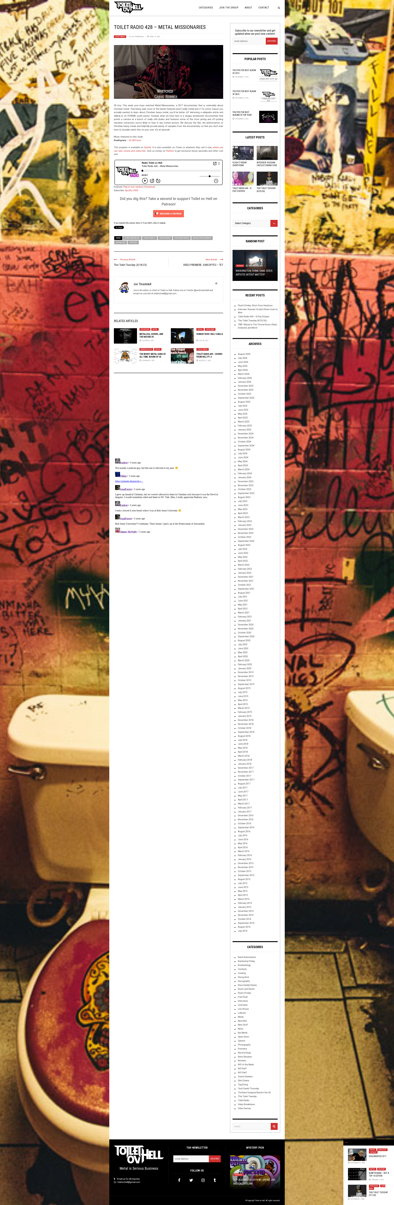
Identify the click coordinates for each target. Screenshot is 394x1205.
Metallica (120, 242)
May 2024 (242, 461)
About (248, 7)
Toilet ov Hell (260, 1200)
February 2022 (245, 569)
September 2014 (246, 923)
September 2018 (246, 732)
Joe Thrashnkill (137, 37)
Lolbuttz (242, 1013)
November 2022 (245, 533)
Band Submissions (247, 957)
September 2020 (246, 636)
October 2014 (244, 919)
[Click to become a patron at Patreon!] (168, 213)
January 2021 (244, 620)
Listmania (242, 1005)
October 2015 (244, 871)
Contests (242, 969)
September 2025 (246, 398)
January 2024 (244, 477)
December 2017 (245, 768)
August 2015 (244, 879)
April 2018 (243, 752)
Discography (244, 981)
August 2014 (244, 927)
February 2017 (245, 807)
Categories (206, 7)
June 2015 (243, 887)
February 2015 (245, 903)
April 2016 (243, 847)
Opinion (373, 1152)
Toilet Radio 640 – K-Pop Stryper (253, 316)
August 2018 (244, 736)
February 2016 (245, 855)
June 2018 (243, 744)
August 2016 (244, 831)
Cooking (242, 973)
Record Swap (244, 1052)
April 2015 (243, 895)
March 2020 (243, 660)
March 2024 (243, 469)
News (240, 1029)
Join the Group (229, 7)
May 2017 (242, 795)
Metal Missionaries (202, 238)
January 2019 (244, 716)
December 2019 (245, 672)
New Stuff (382, 1150)
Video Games (244, 1108)
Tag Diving (243, 1084)
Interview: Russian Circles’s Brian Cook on (267, 165)
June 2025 (243, 410)
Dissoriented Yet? (377, 1156)
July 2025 (242, 406)
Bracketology (146, 349)
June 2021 (243, 600)
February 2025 (245, 425)
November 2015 (245, 867)
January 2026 (244, 382)
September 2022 (246, 541)
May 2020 (242, 652)
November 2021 (245, 581)
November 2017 (245, 772)
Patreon (170, 151)
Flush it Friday (244, 993)
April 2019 (243, 704)
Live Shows (243, 1009)
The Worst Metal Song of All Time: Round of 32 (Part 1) (152, 357)
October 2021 (244, 585)
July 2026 (242, 358)
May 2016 (242, 843)
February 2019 (245, 712)
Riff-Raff (242, 1072)
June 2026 (243, 362)
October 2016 (244, 823)
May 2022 (242, 557)
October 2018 (244, 728)
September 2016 (246, 827)
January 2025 (244, 429)
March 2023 (243, 517)
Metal (155, 329)
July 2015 (242, 883)
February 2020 (245, 664)
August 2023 (244, 497)
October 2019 (244, 680)
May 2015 (242, 891)
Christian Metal (132, 238)
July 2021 (242, 596)
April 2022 (243, 561)
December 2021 (245, 577)
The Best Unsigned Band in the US (254, 1092)
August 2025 (244, 402)
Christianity (149, 238)
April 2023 (243, 513)
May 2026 (242, 366)
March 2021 (243, 612)
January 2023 (244, 525)
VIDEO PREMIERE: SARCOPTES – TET (203, 264)
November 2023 (245, 485)
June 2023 (243, 505)
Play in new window (133, 186)
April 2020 (243, 656)
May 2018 (242, 748)
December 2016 (245, 815)
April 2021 (243, 608)
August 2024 (244, 449)
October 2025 (244, 394)
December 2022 (245, 529)
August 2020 (244, 640)
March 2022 (243, 565)
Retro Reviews (245, 1056)
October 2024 (244, 441)
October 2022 (244, 537)
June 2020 (243, 648)
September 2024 (246, 445)
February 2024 (245, 473)
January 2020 (244, 668)
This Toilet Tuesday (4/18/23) (130, 264)
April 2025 (243, 417)
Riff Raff (242, 1068)
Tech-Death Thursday (248, 1088)
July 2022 (242, 549)
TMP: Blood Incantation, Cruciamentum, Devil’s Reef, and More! (252, 1179)
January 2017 (244, 811)
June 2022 (243, 553)
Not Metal (242, 1033)
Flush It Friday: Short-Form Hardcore (240, 165)
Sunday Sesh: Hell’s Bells (209, 334)
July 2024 (242, 453)
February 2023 (245, 521)
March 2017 (243, 803)
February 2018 (245, 760)
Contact (264, 7)
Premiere (242, 1048)
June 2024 (243, 457)
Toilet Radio (120, 37)
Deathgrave (165, 238)
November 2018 (245, 724)
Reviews (381, 1169)
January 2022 (244, 573)
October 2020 (244, 632)
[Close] (346, 1142)
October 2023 (244, 489)
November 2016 (245, 819)
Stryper (133, 242)
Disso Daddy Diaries (247, 985)
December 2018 (245, 720)
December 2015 (245, 863)
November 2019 (245, 676)
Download (150, 186)
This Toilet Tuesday (247, 1096)
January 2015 (244, 907)
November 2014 (245, 915)
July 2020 (242, 644)
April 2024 (243, 465)
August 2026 (244, 354)
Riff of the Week (246, 1064)
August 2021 (244, 593)
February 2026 (245, 378)
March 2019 (243, 708)
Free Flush (243, 997)
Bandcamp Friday (246, 961)
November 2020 (245, 628)
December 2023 (245, 481)
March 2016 (243, 851)
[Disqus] (168, 417)
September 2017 (246, 779)
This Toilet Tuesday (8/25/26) (252, 320)
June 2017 (243, 791)
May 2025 (242, 414)
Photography (244, 1045)
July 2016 (242, 835)
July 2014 (242, 931)
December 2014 (245, 911)
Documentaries (182, 238)
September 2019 (246, 684)
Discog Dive (243, 977)
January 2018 (244, 764)
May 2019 (242, 700)
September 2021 (246, 589)
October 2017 (244, 776)
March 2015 (243, 899)
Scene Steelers (245, 1076)
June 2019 (243, 696)
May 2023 (242, 509)
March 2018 (243, 756)
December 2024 (245, 433)
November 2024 (245, 437)
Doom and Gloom (246, 989)
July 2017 (242, 787)
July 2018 (242, 740)
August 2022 (244, 545)
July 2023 (242, 501)
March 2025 (243, 421)
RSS (136, 190)
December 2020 (245, 624)
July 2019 (242, 692)
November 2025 (245, 390)
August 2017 (244, 783)
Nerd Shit (242, 1021)
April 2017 (243, 799)
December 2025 (245, 386)
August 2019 (244, 688)
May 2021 (242, 604)
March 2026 (243, 374)
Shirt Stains (243, 1080)
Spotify (147, 147)
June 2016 (243, 839)
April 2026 (243, 370)
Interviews (145, 329)
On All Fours (135, 140)
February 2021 (245, 616)
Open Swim (210, 329)
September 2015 (246, 875)
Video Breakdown (246, 1104)
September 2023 (246, 493)
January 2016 (244, 859)
